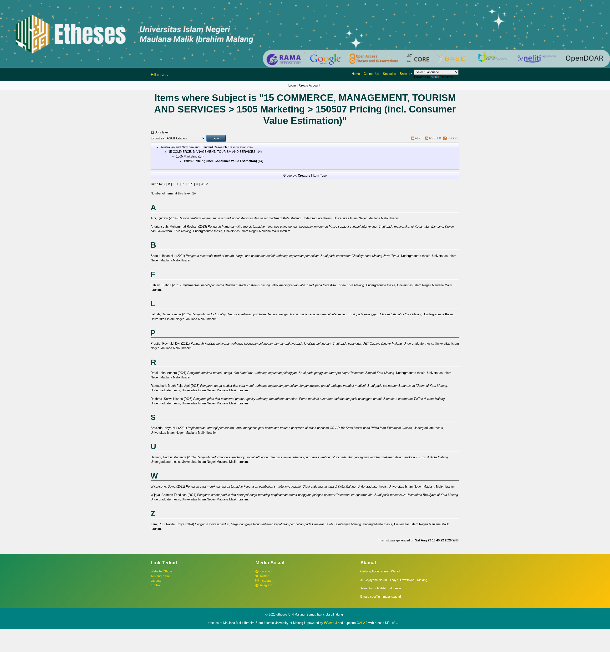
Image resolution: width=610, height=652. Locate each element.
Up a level (161, 132)
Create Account (309, 85)
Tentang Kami (160, 576)
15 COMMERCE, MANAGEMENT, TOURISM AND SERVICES (211, 151)
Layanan (156, 580)
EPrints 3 (330, 623)
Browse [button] (405, 74)
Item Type (320, 175)
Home (356, 74)
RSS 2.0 (453, 138)
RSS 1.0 (435, 138)
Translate (446, 77)
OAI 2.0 (362, 623)
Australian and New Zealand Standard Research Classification (203, 147)
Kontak (155, 585)
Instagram (266, 580)
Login (292, 85)
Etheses (159, 74)
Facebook (266, 571)
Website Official (162, 571)
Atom (418, 138)
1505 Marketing (186, 156)
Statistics (389, 74)
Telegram (265, 585)
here (398, 622)
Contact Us (371, 74)
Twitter (264, 576)
